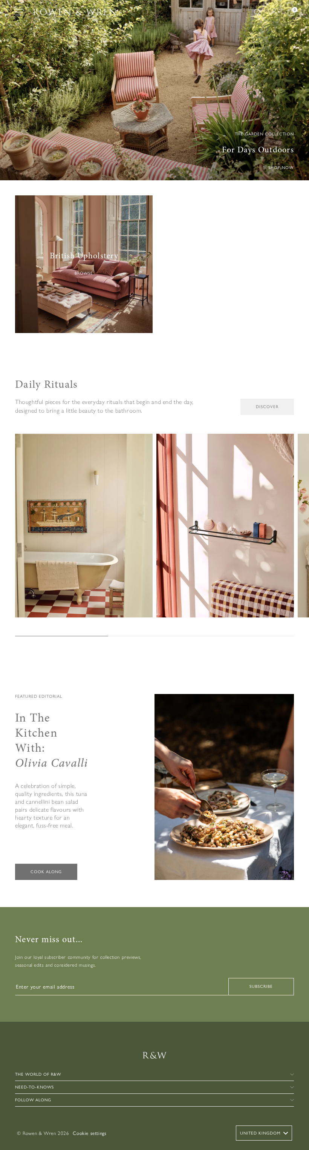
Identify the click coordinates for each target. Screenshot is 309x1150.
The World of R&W (38, 1074)
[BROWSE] (84, 264)
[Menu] (19, 12)
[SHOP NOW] (154, 90)
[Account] (274, 12)
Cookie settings (89, 1133)
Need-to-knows (34, 1087)
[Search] (257, 12)
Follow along (33, 1100)
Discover (267, 406)
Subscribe (261, 986)
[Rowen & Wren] (74, 12)
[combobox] (264, 1133)
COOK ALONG (46, 871)
